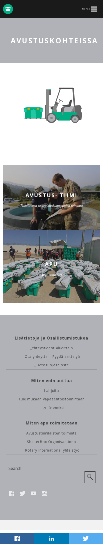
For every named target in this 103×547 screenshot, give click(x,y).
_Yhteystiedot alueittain (51, 348)
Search (14, 468)
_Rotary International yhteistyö (51, 450)
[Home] (8, 9)
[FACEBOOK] (17, 538)
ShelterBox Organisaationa (51, 441)
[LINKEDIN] (51, 538)
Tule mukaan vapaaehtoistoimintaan (51, 399)
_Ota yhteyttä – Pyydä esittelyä (51, 356)
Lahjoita (51, 390)
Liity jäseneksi (51, 407)
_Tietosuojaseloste (51, 365)
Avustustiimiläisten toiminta (51, 433)
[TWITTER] (86, 538)
